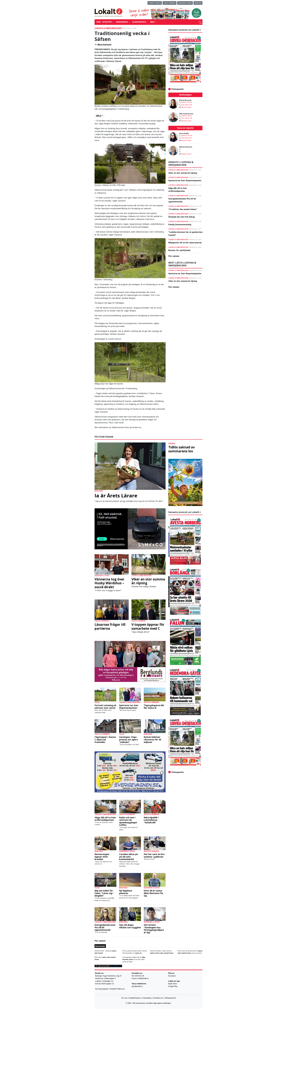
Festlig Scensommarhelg (179, 224)
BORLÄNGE (99, 491)
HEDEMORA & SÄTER (102, 575)
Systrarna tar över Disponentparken (184, 180)
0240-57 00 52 (186, 102)
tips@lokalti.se (137, 986)
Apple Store (172, 984)
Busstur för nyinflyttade (179, 250)
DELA (98, 116)
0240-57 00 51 (186, 116)
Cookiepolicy (147, 998)
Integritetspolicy (135, 998)
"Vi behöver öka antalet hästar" (182, 209)
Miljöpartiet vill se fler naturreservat (185, 243)
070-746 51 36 (186, 105)
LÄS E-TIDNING (169, 3)
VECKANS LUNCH (185, 3)
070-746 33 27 (186, 138)
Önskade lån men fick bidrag (181, 217)
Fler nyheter (173, 256)
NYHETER (107, 22)
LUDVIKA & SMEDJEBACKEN (108, 28)
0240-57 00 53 (186, 135)
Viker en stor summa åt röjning (182, 173)
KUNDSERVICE (139, 22)
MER (152, 22)
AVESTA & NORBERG (102, 621)
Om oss (124, 998)
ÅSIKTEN (198, 3)
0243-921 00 (139, 976)
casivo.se (138, 953)
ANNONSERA (122, 22)
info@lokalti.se (143, 978)
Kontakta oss (158, 998)
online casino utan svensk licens (161, 953)
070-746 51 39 (186, 118)
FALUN (97, 702)
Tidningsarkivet (170, 998)
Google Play (172, 986)
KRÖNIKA (171, 443)
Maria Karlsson (104, 44)
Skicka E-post (186, 107)
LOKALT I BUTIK (154, 3)
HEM (98, 22)
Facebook (172, 976)
